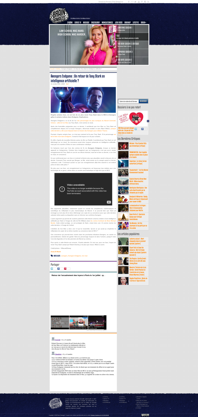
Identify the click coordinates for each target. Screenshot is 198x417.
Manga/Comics (107, 22)
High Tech (136, 33)
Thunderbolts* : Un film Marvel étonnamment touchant (139, 171)
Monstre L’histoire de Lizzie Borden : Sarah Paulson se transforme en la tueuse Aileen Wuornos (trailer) (138, 271)
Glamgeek (136, 29)
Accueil (52, 69)
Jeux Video (118, 22)
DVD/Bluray (95, 22)
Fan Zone (144, 26)
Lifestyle (136, 22)
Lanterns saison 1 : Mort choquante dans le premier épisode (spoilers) (138, 241)
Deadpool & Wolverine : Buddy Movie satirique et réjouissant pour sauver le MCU (139, 199)
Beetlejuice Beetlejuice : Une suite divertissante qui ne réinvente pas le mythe (138, 190)
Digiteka (104, 330)
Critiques (70, 26)
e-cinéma (70, 33)
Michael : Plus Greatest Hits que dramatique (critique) (138, 144)
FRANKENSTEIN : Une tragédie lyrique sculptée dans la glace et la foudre (139, 154)
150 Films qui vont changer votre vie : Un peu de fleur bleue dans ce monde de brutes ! (126, 131)
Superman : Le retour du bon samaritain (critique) (138, 162)
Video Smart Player (91, 330)
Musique (86, 22)
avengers (64, 256)
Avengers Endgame (74, 256)
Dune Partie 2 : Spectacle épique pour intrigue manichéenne (137, 216)
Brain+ (143, 22)
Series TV (78, 22)
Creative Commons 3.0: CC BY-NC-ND (100, 415)
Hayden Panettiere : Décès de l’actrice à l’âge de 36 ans (138, 279)
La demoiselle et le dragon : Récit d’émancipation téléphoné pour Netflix (138, 208)
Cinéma (69, 22)
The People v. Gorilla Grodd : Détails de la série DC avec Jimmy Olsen (138, 261)
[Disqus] (83, 362)
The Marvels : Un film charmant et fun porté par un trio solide (138, 225)
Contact (139, 408)
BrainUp (127, 22)
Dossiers (70, 29)
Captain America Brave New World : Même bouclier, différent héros (138, 181)
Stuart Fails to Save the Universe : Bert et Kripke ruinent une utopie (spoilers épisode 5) (138, 251)
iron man (85, 256)
